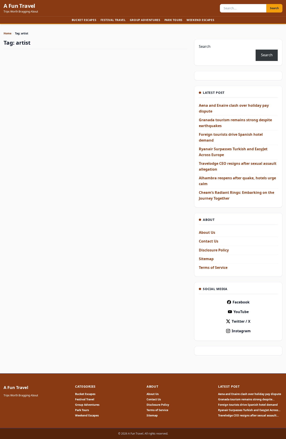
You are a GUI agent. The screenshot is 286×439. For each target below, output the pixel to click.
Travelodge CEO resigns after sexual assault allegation (247, 415)
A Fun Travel (19, 5)
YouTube (241, 311)
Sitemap (206, 258)
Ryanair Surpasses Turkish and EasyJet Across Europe (248, 410)
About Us (207, 232)
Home (7, 33)
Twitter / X (241, 321)
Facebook (241, 302)
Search (274, 8)
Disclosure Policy (214, 250)
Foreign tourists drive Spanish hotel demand (248, 405)
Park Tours (173, 20)
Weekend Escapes (200, 20)
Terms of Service (213, 267)
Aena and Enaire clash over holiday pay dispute (249, 394)
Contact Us (208, 241)
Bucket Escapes (84, 20)
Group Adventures (145, 20)
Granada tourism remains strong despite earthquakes (245, 399)
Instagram (241, 330)
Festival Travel (113, 20)
